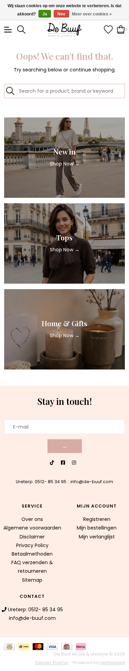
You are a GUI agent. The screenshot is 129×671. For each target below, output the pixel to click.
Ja (44, 14)
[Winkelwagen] (121, 29)
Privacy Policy (32, 545)
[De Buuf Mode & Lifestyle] (64, 29)
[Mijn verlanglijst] (108, 29)
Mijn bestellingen (97, 527)
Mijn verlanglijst (97, 536)
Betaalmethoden (32, 553)
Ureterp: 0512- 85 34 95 (41, 482)
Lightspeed (112, 663)
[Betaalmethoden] (11, 646)
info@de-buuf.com (92, 482)
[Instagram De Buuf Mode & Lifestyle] (74, 462)
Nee (61, 14)
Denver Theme (51, 663)
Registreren (96, 519)
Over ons (32, 519)
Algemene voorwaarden (32, 527)
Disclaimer (32, 536)
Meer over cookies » (92, 14)
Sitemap (32, 580)
